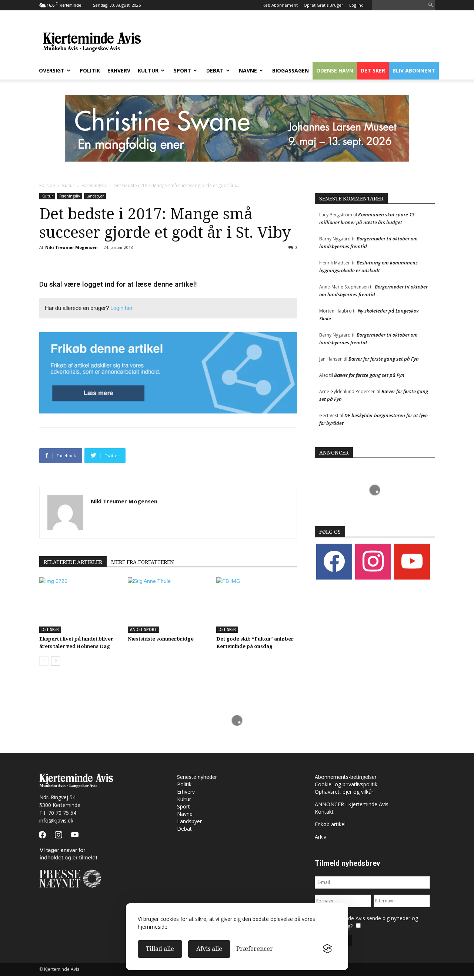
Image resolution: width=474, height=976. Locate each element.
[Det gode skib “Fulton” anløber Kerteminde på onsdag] (256, 605)
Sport (182, 70)
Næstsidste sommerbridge (161, 639)
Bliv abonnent (414, 70)
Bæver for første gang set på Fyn (383, 358)
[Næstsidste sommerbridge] (168, 605)
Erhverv (118, 70)
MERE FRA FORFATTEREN (142, 562)
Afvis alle (209, 948)
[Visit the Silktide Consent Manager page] (327, 949)
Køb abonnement (280, 5)
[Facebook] (334, 560)
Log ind (356, 5)
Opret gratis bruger (323, 5)
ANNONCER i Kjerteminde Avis (351, 804)
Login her (121, 308)
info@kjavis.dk (56, 820)
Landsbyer (95, 196)
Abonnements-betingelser (346, 776)
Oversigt (51, 70)
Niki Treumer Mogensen (71, 247)
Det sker (373, 70)
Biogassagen (290, 70)
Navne (248, 70)
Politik (90, 70)
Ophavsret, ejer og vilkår (344, 791)
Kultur (148, 70)
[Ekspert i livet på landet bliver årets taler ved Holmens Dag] (79, 605)
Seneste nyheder (197, 776)
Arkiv (320, 836)
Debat (215, 70)
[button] (431, 5)
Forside (47, 185)
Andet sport (143, 629)
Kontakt (324, 811)
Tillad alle (160, 948)
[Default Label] (412, 560)
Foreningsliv (94, 185)
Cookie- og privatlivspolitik (346, 784)
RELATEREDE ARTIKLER (73, 562)
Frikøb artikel (330, 824)
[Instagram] (373, 560)
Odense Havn (334, 70)
